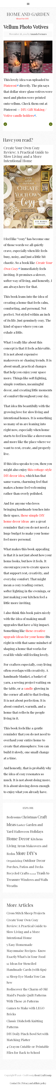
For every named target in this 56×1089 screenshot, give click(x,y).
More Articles (20, 905)
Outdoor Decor (34, 860)
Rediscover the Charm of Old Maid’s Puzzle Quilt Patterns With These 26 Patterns (27, 995)
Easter (21, 825)
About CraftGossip (43, 1075)
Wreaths (12, 886)
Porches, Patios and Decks (25, 867)
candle (28, 688)
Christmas (29, 817)
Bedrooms (14, 817)
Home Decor (18, 838)
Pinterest (10, 85)
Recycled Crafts (18, 873)
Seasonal (33, 874)
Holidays (36, 831)
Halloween (21, 831)
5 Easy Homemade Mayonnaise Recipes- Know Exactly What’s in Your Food (26, 950)
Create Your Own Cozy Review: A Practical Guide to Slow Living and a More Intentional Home (26, 154)
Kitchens (37, 839)
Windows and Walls (34, 879)
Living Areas (16, 845)
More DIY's (26, 853)
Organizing (14, 861)
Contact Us (15, 1083)
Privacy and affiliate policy (34, 1083)
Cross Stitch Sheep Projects (26, 913)
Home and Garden (28, 14)
